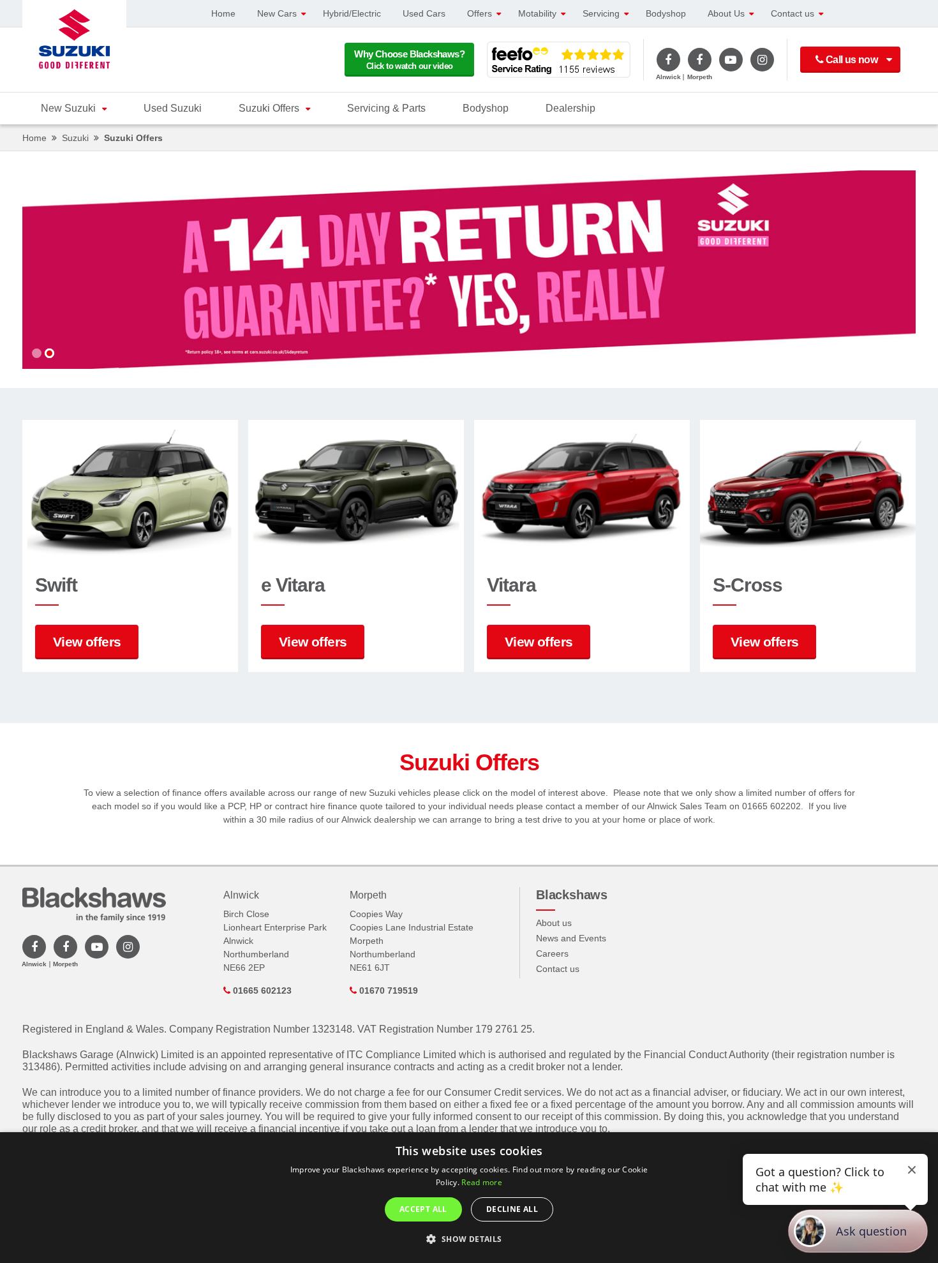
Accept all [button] (423, 1209)
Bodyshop (666, 13)
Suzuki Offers (269, 108)
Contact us (792, 13)
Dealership (570, 108)
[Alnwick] (668, 59)
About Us (726, 13)
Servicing (601, 13)
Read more (481, 1182)
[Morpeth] (699, 59)
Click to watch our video (409, 60)
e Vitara (293, 584)
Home (223, 13)
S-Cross (747, 584)
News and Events (571, 938)
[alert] (469, 1197)
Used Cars (424, 13)
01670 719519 (387, 990)
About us (554, 923)
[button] (469, 1239)
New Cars (277, 13)
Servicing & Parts (386, 108)
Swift (56, 584)
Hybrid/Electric (352, 13)
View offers (87, 641)
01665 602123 (261, 990)
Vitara (511, 584)
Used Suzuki (173, 108)
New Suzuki (68, 108)
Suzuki (75, 138)
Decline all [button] (512, 1209)
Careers (552, 953)
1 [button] (36, 353)
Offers (479, 13)
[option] (469, 269)
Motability (537, 13)
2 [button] (49, 353)
